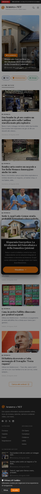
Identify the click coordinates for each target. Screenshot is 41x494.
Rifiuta (6, 490)
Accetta (15, 490)
